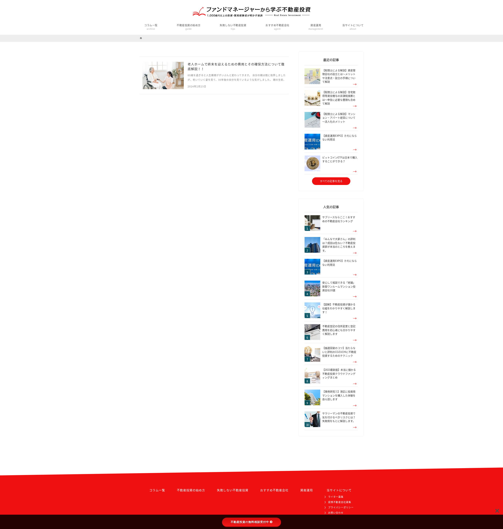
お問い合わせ (335, 512)
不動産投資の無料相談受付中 (250, 522)
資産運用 (315, 26)
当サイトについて (352, 26)
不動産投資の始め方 (189, 26)
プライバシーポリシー (341, 507)
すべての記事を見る (331, 181)
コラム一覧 (151, 26)
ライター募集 (335, 497)
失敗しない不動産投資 (233, 26)
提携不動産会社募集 (339, 502)
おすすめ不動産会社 (277, 26)
